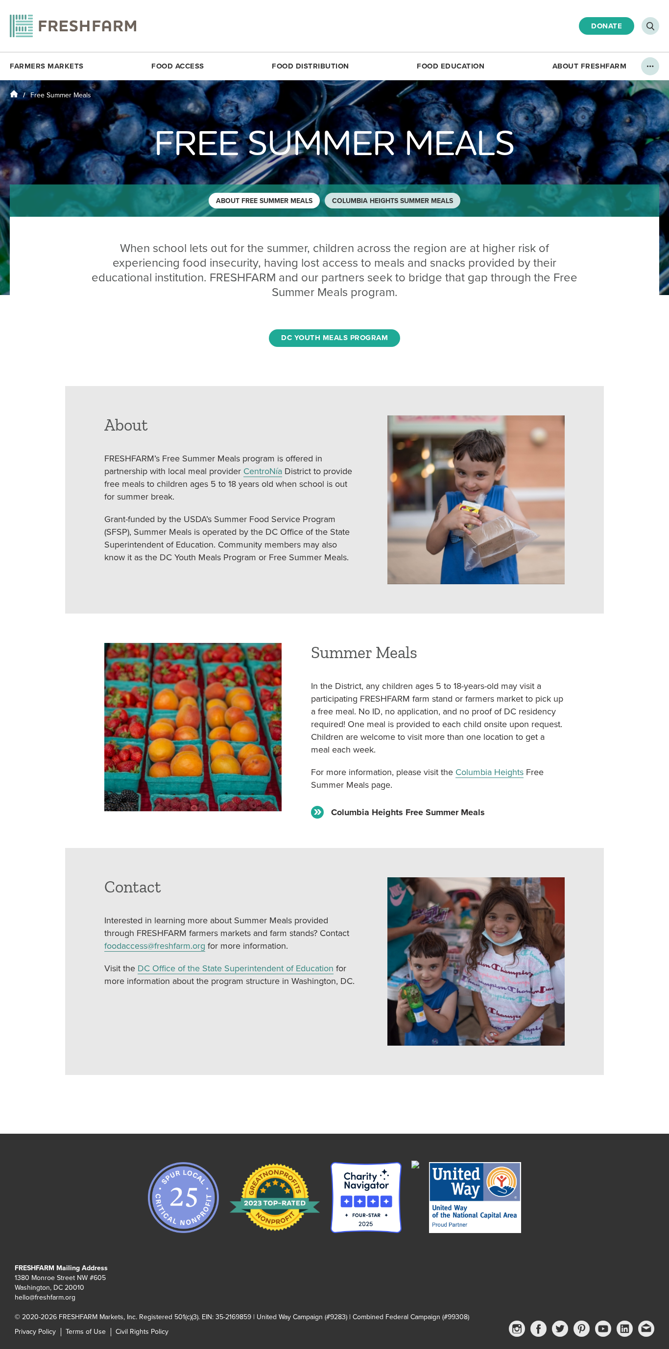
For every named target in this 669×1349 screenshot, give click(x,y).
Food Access (177, 66)
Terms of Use (86, 1331)
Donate (606, 26)
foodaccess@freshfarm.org (154, 945)
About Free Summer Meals (264, 201)
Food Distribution (310, 66)
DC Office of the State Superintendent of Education (236, 968)
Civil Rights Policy (142, 1331)
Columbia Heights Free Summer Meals (408, 812)
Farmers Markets (47, 66)
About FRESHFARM (589, 66)
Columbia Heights (489, 772)
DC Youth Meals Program (334, 337)
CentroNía (262, 471)
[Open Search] (650, 26)
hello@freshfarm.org (45, 1297)
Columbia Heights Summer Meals (392, 201)
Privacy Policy (35, 1331)
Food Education (450, 66)
